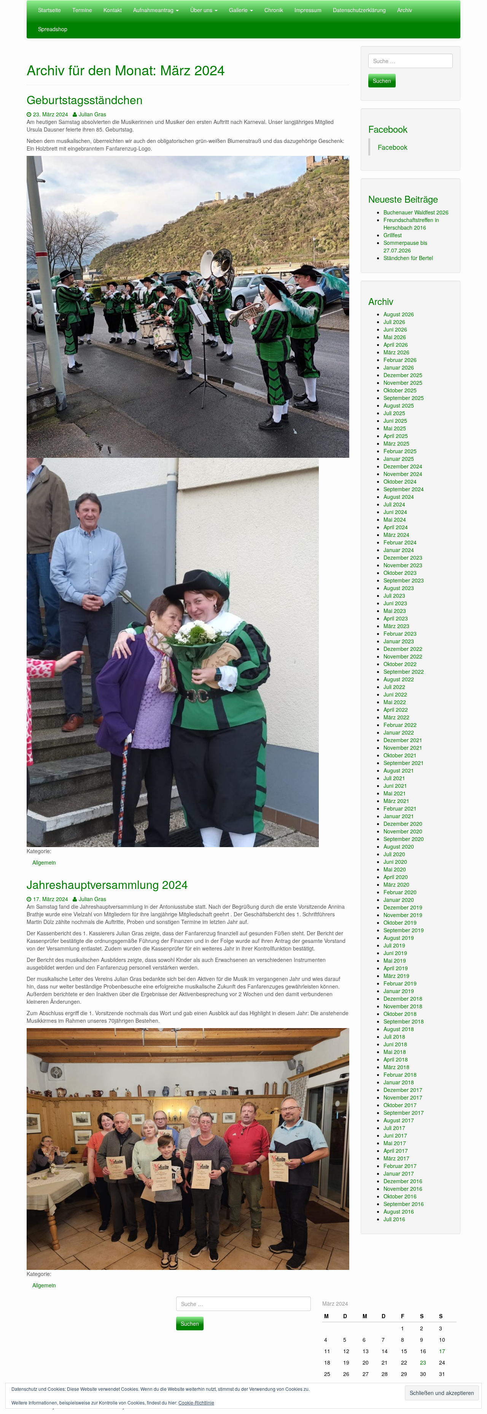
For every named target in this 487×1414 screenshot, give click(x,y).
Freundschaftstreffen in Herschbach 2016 (411, 223)
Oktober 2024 (400, 481)
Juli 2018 (394, 1036)
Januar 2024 (399, 550)
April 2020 (396, 877)
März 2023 (396, 626)
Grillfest (393, 235)
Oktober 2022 (400, 664)
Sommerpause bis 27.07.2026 (405, 246)
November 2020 (403, 831)
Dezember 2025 (403, 375)
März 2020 (396, 884)
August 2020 (399, 846)
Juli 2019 (394, 945)
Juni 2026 (395, 329)
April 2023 (396, 618)
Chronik (273, 10)
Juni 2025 (395, 420)
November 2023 (403, 565)
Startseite (49, 10)
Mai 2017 (395, 1143)
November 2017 (403, 1097)
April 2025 (396, 436)
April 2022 (396, 709)
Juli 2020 (394, 854)
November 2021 (403, 747)
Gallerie (239, 10)
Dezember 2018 (403, 998)
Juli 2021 (394, 778)
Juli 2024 (394, 504)
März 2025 (396, 443)
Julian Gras (92, 114)
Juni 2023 (395, 603)
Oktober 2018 (400, 1013)
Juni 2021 (395, 785)
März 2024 (396, 534)
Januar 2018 (399, 1082)
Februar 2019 (400, 983)
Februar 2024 (400, 542)
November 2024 (403, 474)
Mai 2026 (395, 337)
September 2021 (404, 763)
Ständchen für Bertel (408, 258)
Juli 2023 (394, 595)
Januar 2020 (399, 899)
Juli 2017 (394, 1128)
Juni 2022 (395, 694)
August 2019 (399, 937)
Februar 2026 (400, 359)
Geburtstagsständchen (85, 99)
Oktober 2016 (400, 1196)
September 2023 (404, 580)
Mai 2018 (395, 1051)
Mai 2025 (395, 428)
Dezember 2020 (403, 823)
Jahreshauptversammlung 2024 (107, 884)
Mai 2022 (395, 702)
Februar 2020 (400, 892)
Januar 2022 (399, 732)
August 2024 (399, 496)
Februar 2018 (400, 1074)
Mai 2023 (395, 610)
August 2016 (399, 1211)
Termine (82, 10)
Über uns (202, 10)
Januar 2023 (399, 641)
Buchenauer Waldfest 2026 (416, 212)
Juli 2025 (394, 413)
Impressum (307, 10)
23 (423, 1362)
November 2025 (403, 382)
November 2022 (403, 656)
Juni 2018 (395, 1044)
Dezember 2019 (403, 907)
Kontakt (112, 10)
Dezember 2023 (403, 557)
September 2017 (404, 1112)
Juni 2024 (395, 512)
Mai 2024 (395, 519)
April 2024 (396, 527)
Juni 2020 (395, 861)
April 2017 (396, 1150)
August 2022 (399, 679)
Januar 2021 (399, 816)
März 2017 (396, 1158)
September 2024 (404, 489)
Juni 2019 (395, 953)
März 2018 (396, 1067)
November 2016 (403, 1188)
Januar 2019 (399, 991)
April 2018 (396, 1059)
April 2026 (396, 344)
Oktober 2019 (400, 922)
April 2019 (396, 968)
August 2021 (399, 770)
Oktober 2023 (400, 572)
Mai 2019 (395, 960)
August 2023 (399, 588)
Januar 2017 (399, 1173)
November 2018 (403, 1006)
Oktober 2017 (400, 1105)
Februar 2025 (400, 451)
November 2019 (403, 915)
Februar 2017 (400, 1166)
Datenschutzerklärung (359, 10)
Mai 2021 (395, 793)
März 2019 (396, 975)
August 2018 (399, 1029)
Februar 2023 (400, 633)
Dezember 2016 (403, 1181)
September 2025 (404, 398)
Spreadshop (52, 29)
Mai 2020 (395, 869)
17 (442, 1351)
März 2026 (396, 352)
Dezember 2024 (403, 466)
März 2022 (396, 717)
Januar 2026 (399, 367)
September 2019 (404, 930)
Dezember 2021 (403, 740)
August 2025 (399, 405)
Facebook (387, 128)
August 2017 (399, 1120)
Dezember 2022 (403, 648)
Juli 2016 (394, 1219)
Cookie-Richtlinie (196, 1402)
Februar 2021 (400, 808)
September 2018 (404, 1021)
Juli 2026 (394, 321)
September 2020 (404, 839)
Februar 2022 (400, 724)
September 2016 (404, 1204)
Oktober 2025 (400, 390)
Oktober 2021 (400, 755)
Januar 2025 (399, 458)
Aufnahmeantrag (154, 10)
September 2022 (404, 671)
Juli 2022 (394, 686)
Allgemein (44, 862)
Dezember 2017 (403, 1089)
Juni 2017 (395, 1135)
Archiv (404, 10)
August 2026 (399, 314)
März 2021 (396, 801)
